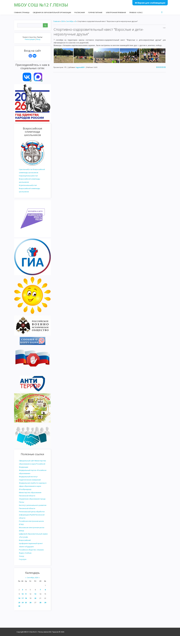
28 (40, 602)
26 (30, 602)
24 (22, 602)
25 (26, 602)
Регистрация (30, 39)
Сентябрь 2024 (32, 577)
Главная (56, 21)
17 (22, 598)
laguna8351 (80, 67)
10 (22, 594)
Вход (38, 39)
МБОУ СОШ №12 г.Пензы (41, 5)
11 (26, 594)
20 (35, 598)
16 (19, 598)
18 (26, 598)
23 (19, 602)
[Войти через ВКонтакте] (34, 56)
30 (19, 606)
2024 (63, 21)
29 (45, 602)
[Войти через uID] (30, 56)
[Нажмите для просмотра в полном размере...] (63, 55)
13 (35, 594)
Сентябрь (70, 21)
